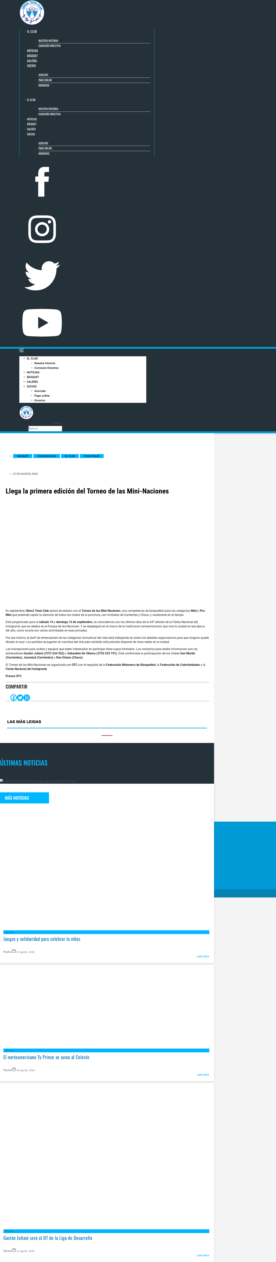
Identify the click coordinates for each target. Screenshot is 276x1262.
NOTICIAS (32, 50)
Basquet (9, 932)
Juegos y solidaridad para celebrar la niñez (42, 938)
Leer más (203, 956)
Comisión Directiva (49, 46)
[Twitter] (20, 697)
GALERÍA (32, 60)
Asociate (43, 75)
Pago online (45, 80)
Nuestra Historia (48, 40)
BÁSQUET (32, 55)
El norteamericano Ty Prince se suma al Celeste (46, 1056)
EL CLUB (32, 31)
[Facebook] (13, 697)
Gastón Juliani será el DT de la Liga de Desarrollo (47, 1237)
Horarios (43, 85)
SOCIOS (31, 65)
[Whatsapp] (26, 697)
